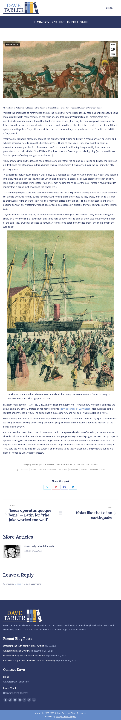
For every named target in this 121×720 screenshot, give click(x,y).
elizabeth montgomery (47, 469)
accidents (24, 469)
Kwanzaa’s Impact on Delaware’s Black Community (29, 660)
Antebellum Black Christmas (17, 650)
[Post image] (11, 551)
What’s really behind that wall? (39, 546)
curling (33, 469)
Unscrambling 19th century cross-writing (23, 645)
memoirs (84, 469)
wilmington (94, 469)
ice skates (63, 469)
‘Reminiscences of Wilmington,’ (75, 408)
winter (103, 469)
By (53, 464)
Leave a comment (90, 464)
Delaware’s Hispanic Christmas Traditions (24, 655)
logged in (19, 584)
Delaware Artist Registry (15, 692)
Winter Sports (12, 44)
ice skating (73, 469)
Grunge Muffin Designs (66, 716)
